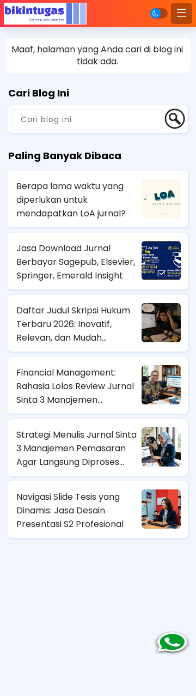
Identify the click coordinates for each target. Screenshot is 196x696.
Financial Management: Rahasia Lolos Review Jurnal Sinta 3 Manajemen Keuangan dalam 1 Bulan (75, 386)
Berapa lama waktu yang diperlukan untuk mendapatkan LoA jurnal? (71, 200)
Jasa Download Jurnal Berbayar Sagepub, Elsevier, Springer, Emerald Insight (75, 262)
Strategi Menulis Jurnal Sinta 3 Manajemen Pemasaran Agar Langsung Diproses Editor (76, 448)
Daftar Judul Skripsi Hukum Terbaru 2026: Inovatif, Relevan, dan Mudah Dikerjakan (73, 324)
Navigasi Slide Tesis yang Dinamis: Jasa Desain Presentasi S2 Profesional (70, 510)
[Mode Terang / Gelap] (159, 13)
